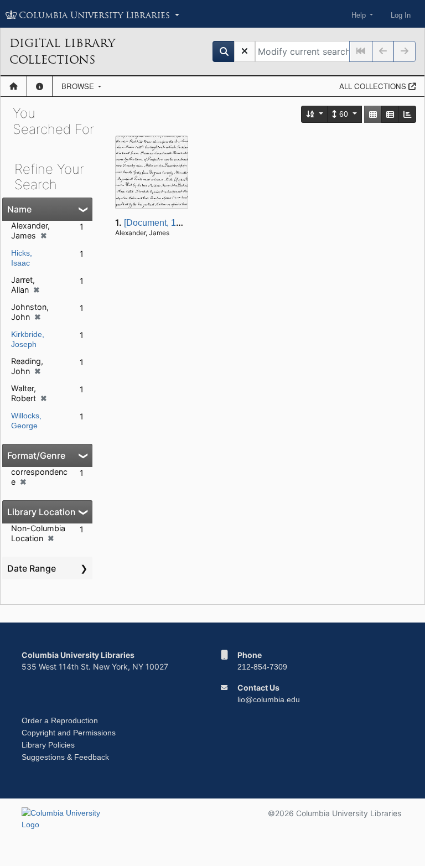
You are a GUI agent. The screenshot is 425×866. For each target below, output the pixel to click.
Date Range (31, 568)
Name (19, 209)
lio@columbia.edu (268, 699)
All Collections (373, 86)
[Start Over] (244, 51)
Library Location (41, 511)
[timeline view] (407, 114)
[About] (39, 86)
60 (343, 114)
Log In (401, 15)
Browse (78, 86)
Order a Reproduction (60, 720)
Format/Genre (36, 455)
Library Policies (48, 744)
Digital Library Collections (62, 51)
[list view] (390, 114)
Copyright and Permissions (69, 732)
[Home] (14, 86)
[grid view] (373, 114)
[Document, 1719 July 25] (174, 222)
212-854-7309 (262, 666)
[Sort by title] (315, 114)
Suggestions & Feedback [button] (65, 757)
